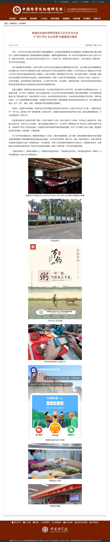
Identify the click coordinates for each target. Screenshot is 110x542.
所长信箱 (69, 522)
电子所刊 (17, 522)
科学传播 (76, 18)
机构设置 (23, 18)
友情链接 (57, 522)
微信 (37, 522)
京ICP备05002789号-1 (43, 540)
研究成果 (33, 18)
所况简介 (12, 18)
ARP (93, 2)
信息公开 (97, 18)
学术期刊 (86, 18)
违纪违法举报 (82, 522)
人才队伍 (43, 18)
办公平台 (75, 2)
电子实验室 (64, 2)
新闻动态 (13, 23)
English (101, 2)
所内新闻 (22, 23)
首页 (6, 23)
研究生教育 (55, 18)
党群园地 (66, 18)
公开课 (28, 522)
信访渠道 (94, 522)
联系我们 (46, 522)
